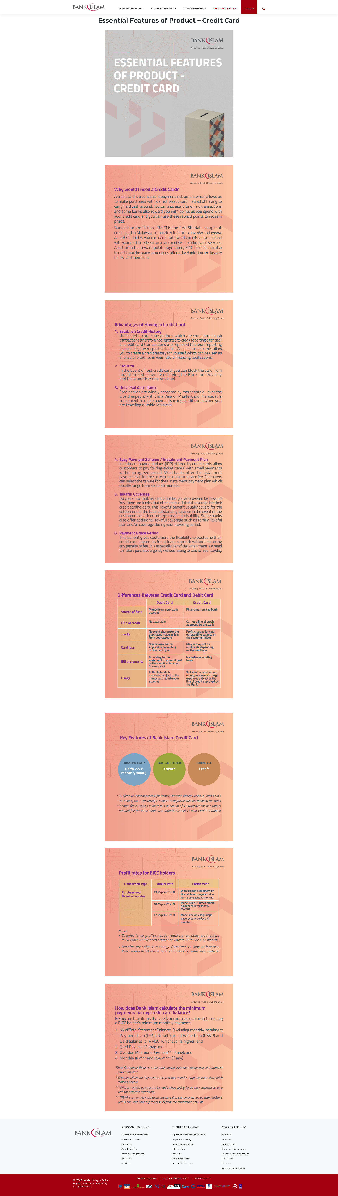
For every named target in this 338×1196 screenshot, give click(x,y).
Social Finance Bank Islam (235, 1153)
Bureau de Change (182, 1163)
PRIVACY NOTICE (203, 1178)
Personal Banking (130, 8)
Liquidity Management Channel (188, 1134)
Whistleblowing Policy (233, 1168)
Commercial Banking (183, 1144)
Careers (226, 1163)
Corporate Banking (181, 1139)
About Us (226, 1134)
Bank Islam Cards (130, 1139)
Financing (126, 1144)
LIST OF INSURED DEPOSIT (176, 1178)
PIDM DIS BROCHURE (146, 1178)
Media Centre (229, 1144)
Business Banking (162, 8)
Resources (227, 1158)
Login (248, 8)
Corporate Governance (234, 1149)
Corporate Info (193, 8)
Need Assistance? (224, 8)
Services (125, 1163)
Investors (226, 1139)
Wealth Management (132, 1153)
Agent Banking (129, 1149)
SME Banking (179, 1149)
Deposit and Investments (134, 1134)
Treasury (176, 1153)
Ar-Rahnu (126, 1158)
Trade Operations (181, 1158)
